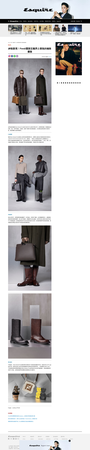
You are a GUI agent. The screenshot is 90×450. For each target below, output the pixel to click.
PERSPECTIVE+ (48, 21)
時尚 (11, 42)
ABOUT (24, 436)
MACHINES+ (30, 21)
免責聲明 (47, 436)
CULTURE (56, 439)
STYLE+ (20, 21)
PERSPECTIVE (64, 439)
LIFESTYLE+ (36, 21)
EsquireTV (59, 21)
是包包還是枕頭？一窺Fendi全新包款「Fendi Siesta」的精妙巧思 (22, 418)
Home (9, 42)
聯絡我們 (32, 436)
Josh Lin (49, 56)
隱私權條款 (55, 436)
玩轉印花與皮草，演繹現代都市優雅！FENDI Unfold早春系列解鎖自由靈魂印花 (61, 33)
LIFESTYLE (48, 439)
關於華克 (63, 436)
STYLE (24, 439)
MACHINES (40, 439)
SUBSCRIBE (73, 21)
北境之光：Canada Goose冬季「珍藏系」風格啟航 (75, 33)
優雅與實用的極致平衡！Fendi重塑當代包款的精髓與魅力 (20, 421)
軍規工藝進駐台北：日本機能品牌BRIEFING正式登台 (15, 33)
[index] (14, 21)
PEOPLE (32, 439)
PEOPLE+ (25, 21)
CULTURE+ (42, 21)
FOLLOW (78, 21)
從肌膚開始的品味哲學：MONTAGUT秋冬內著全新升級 (45, 33)
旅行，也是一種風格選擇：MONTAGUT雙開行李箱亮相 (30, 33)
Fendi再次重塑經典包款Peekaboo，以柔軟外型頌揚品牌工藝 (21, 416)
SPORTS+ (54, 21)
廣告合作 (40, 436)
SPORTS (71, 439)
